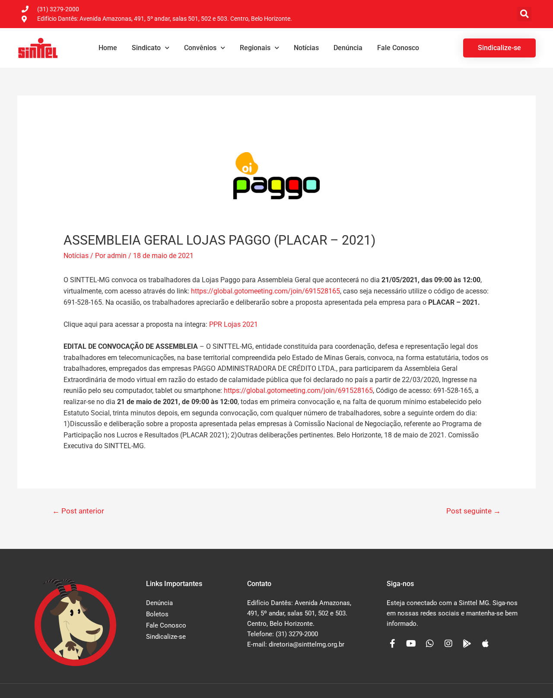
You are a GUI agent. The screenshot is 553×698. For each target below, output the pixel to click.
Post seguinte (473, 511)
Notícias (306, 48)
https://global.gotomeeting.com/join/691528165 (265, 291)
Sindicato (146, 48)
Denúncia (348, 48)
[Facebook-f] (393, 643)
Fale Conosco (398, 48)
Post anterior (78, 511)
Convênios (200, 48)
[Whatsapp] (430, 643)
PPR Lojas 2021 (233, 324)
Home (108, 48)
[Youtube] (411, 643)
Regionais (255, 48)
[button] (524, 14)
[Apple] (486, 643)
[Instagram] (448, 643)
